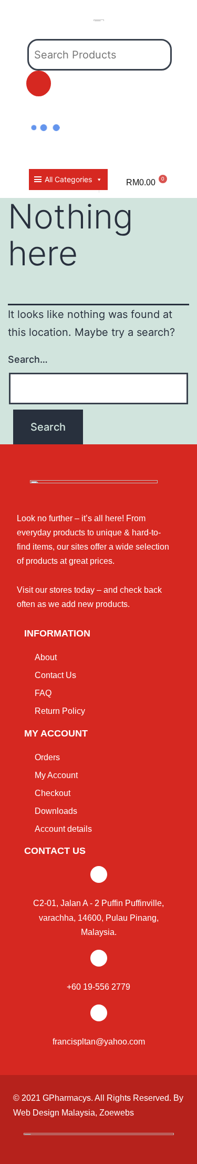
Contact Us (55, 675)
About (46, 657)
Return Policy (60, 711)
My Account (56, 775)
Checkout (52, 793)
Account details (63, 828)
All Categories (68, 179)
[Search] (38, 83)
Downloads (56, 811)
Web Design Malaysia (54, 1112)
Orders (47, 757)
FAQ (43, 693)
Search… (28, 359)
